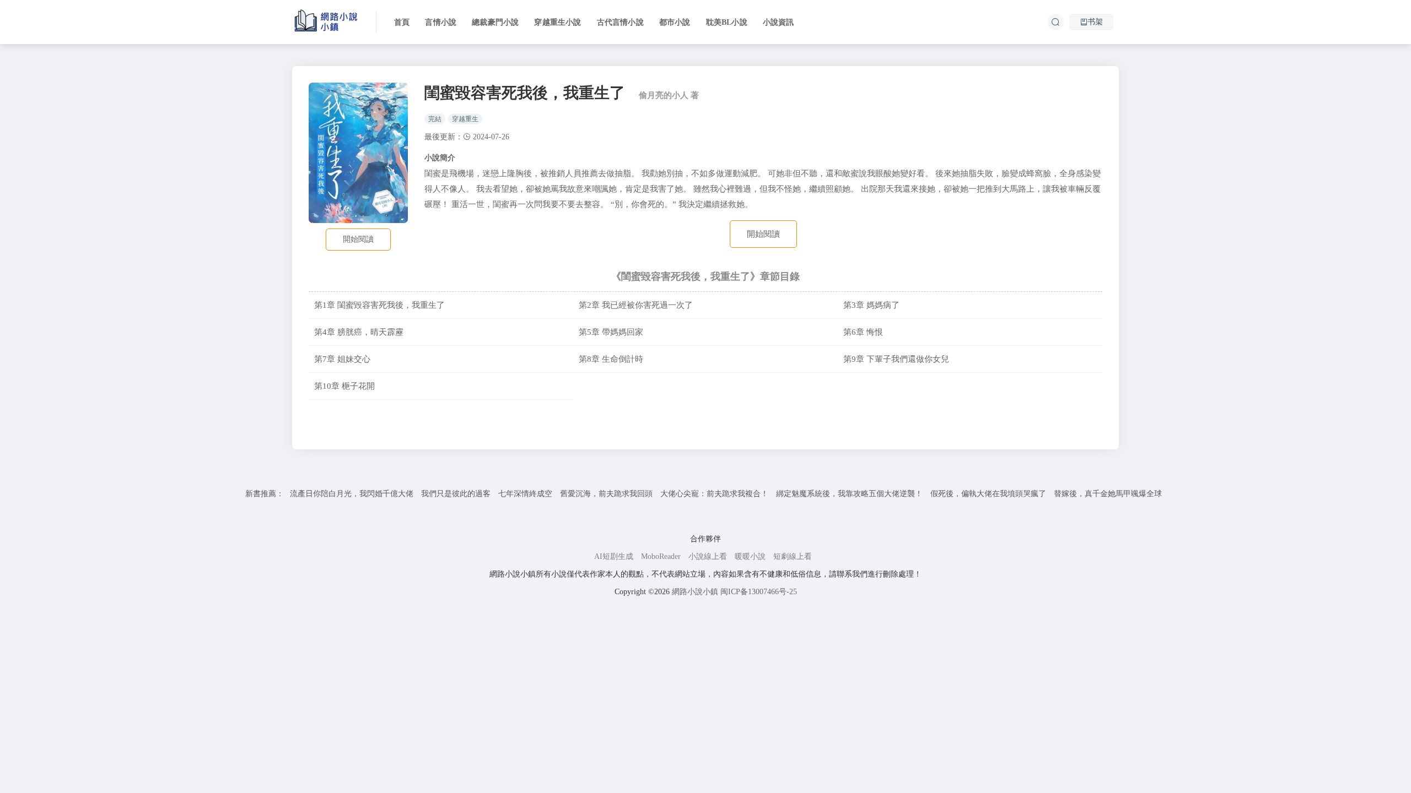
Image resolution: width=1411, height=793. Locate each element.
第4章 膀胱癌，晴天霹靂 (358, 331)
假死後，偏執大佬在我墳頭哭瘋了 (988, 494)
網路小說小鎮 (695, 592)
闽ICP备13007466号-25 (758, 592)
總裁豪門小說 (495, 22)
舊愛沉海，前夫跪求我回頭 (606, 494)
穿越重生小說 (557, 22)
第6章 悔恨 (863, 331)
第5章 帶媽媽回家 (611, 331)
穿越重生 (465, 119)
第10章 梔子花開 (344, 385)
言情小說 (440, 22)
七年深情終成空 (525, 494)
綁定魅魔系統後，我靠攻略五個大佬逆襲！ (849, 494)
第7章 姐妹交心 (342, 358)
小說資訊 (778, 22)
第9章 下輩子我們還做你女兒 (896, 358)
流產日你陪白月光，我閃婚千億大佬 (351, 494)
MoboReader (661, 556)
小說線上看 (707, 556)
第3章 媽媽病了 (871, 304)
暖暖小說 (750, 556)
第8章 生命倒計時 (611, 358)
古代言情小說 (620, 22)
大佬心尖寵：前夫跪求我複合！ (714, 494)
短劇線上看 (792, 556)
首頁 (402, 22)
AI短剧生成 (613, 556)
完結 (434, 119)
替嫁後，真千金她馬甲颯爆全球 (1108, 494)
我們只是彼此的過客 (456, 494)
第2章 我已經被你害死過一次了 (636, 304)
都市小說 (675, 22)
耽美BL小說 (726, 22)
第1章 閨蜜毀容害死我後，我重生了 (379, 304)
